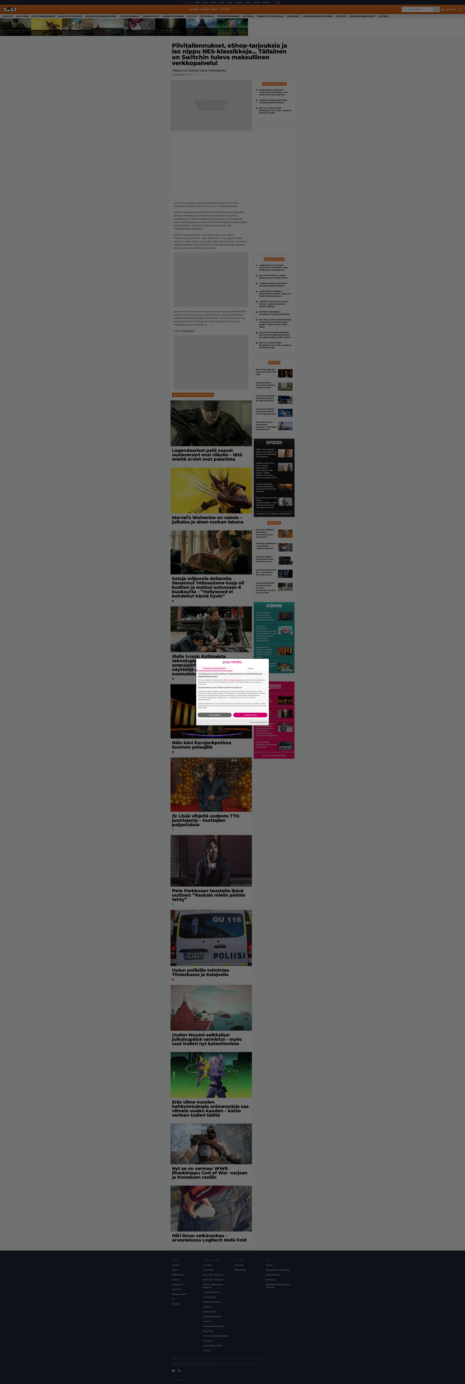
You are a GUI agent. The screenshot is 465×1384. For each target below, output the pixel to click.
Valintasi (250, 669)
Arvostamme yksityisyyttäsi (214, 668)
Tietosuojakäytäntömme (258, 722)
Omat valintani (214, 715)
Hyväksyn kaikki (250, 715)
